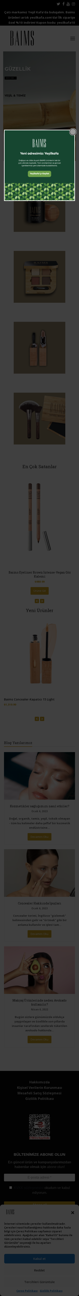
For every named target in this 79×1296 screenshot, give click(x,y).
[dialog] (39, 165)
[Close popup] (73, 132)
